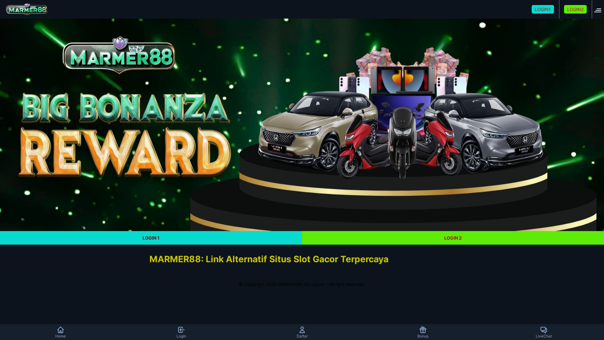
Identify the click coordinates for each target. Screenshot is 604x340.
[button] (599, 9)
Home (60, 336)
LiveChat (544, 336)
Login (181, 336)
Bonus (422, 336)
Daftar (302, 336)
